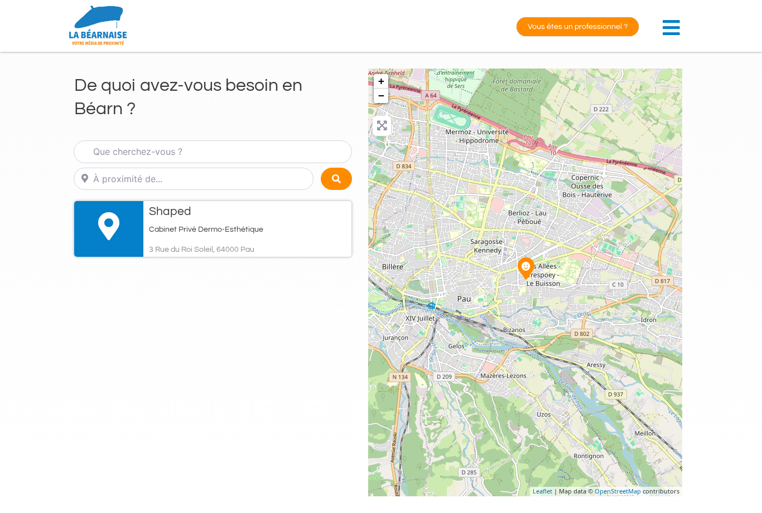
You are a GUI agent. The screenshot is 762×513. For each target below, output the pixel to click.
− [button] (381, 95)
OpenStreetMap (618, 491)
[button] (674, 21)
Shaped (170, 211)
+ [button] (381, 81)
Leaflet (542, 491)
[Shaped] (526, 268)
